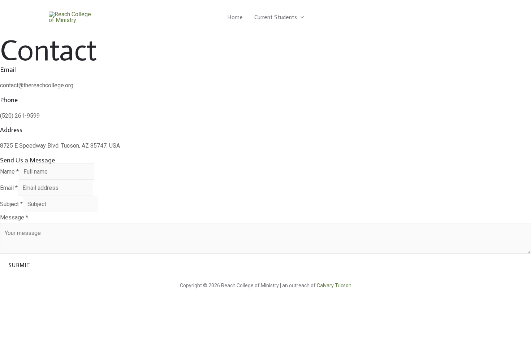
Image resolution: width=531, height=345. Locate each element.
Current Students (275, 17)
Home (235, 17)
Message (14, 217)
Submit (19, 265)
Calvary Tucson (334, 285)
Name (9, 171)
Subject (11, 204)
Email (9, 187)
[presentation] (300, 17)
